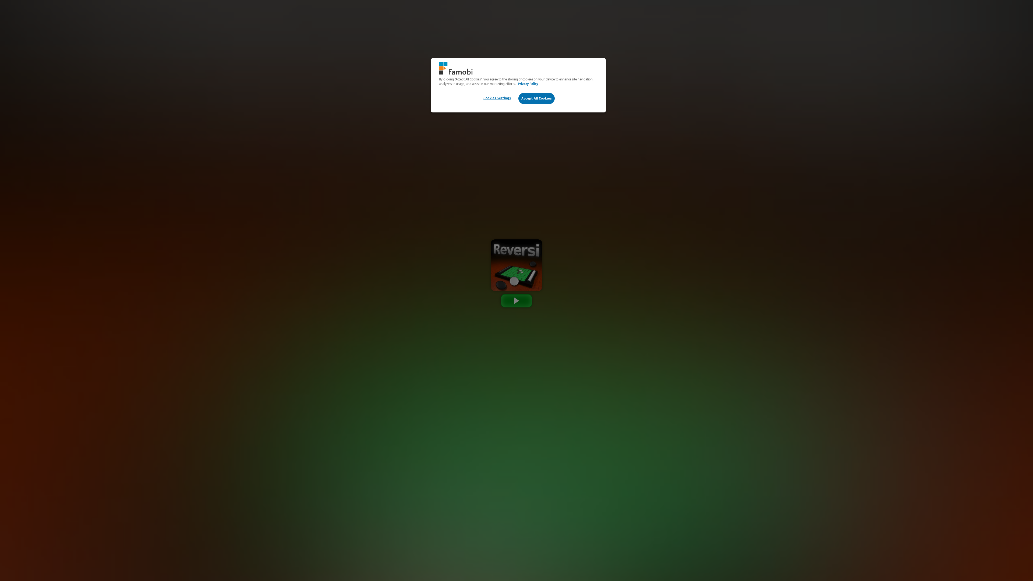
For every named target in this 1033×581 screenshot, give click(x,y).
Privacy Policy (528, 84)
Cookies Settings (497, 98)
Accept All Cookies (536, 98)
